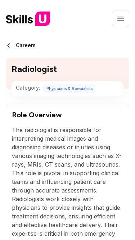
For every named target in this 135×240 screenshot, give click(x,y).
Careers (26, 45)
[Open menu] (120, 18)
